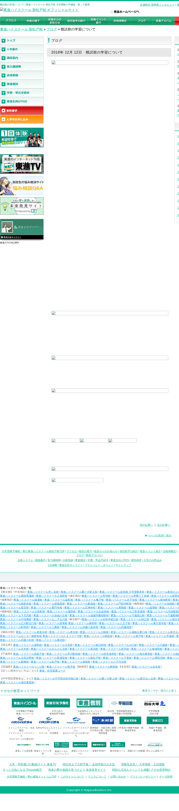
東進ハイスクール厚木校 (63, 632)
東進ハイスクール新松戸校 (85, 657)
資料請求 (136, 560)
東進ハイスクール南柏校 (76, 661)
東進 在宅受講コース (52, 670)
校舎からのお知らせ (106, 551)
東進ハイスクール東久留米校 (149, 623)
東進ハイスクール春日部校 (90, 645)
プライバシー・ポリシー (99, 565)
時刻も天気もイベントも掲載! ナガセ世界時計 (141, 769)
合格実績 (68, 560)
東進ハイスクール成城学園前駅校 (89, 615)
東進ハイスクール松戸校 (45, 661)
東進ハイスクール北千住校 (121, 599)
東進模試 (80, 560)
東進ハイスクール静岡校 (103, 666)
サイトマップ (123, 565)
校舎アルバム (94, 555)
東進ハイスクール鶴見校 (98, 636)
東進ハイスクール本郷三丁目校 (130, 595)
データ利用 (165, 776)
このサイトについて (72, 776)
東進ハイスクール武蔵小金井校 (80, 627)
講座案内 (40, 560)
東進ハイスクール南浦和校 (146, 648)
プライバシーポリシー (143, 776)
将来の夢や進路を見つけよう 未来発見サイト (77, 769)
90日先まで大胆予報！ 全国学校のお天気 (89, 764)
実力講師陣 (54, 560)
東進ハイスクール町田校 (14, 627)
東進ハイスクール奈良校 (146, 666)
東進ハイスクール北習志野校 (17, 657)
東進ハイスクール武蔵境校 (116, 627)
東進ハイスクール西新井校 (15, 603)
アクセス (72, 551)
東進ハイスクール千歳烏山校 (128, 615)
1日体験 (52, 565)
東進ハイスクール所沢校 (114, 648)
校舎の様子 (85, 551)
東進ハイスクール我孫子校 (29, 653)
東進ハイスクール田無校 (53, 623)
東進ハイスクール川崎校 (94, 632)
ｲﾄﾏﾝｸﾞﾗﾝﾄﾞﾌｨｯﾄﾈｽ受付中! (21, 739)
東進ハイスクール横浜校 (50, 640)
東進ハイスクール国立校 (134, 619)
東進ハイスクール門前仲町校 (115, 603)
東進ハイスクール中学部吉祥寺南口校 (56, 678)
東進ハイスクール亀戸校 (89, 599)
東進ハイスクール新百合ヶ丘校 (137, 678)
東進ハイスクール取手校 (60, 666)
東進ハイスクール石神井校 (80, 607)
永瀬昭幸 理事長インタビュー (157, 4)
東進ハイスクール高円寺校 (46, 607)
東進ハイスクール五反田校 (93, 611)
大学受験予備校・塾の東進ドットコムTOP (32, 776)
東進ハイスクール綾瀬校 (28, 599)
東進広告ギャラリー (12, 237)
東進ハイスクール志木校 (14, 648)
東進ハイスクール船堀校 (81, 603)
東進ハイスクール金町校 (58, 599)
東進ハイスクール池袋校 (160, 603)
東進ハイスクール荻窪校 (14, 607)
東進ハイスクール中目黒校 (15, 619)
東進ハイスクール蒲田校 (61, 611)
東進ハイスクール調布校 (82, 623)
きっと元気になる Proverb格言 (22, 769)
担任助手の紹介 (129, 551)
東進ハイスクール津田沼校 (149, 657)
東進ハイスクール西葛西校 (49, 603)
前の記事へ (146, 524)
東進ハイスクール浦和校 (27, 645)
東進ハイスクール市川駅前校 (63, 653)
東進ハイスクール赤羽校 (96, 595)
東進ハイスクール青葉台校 (31, 632)
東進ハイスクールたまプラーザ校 (62, 636)
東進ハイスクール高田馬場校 (17, 595)
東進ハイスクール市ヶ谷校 (43, 591)
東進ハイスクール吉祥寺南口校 (100, 619)
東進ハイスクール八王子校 (114, 623)
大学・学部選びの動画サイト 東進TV (32, 764)
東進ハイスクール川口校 (122, 645)
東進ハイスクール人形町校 (51, 595)
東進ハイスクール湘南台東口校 (129, 632)
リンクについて (97, 776)
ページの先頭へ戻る (159, 535)
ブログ (51, 29)
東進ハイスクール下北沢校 (15, 615)
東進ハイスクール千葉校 (117, 657)
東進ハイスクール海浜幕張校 (136, 653)
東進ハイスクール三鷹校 (45, 627)
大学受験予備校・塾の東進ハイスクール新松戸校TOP (33, 551)
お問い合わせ (118, 776)
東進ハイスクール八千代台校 (109, 661)
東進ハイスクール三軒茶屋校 (128, 611)
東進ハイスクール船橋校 (14, 661)
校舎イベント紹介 (150, 551)
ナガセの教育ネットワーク (20, 691)
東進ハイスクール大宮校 (58, 645)
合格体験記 (169, 551)
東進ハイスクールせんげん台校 (49, 648)
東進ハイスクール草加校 (83, 648)
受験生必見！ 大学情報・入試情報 (143, 764)
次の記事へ (163, 524)
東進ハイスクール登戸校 (129, 636)
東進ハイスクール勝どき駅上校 (79, 591)
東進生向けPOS (119, 560)
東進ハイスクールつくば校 (29, 666)
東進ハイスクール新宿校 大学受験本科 (122, 591)
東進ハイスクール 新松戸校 (21, 29)
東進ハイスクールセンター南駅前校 (21, 636)
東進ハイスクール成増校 (142, 607)
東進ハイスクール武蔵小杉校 (17, 640)
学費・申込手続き (98, 560)
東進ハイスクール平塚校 (159, 636)
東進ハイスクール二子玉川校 (50, 619)
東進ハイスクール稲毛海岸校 (100, 653)
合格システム (25, 560)
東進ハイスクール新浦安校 (51, 657)
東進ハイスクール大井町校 (29, 611)
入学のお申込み (152, 560)
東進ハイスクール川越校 (153, 645)
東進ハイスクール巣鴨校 (112, 607)
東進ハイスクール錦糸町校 (155, 599)
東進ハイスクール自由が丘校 (50, 615)
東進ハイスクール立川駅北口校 (18, 623)
